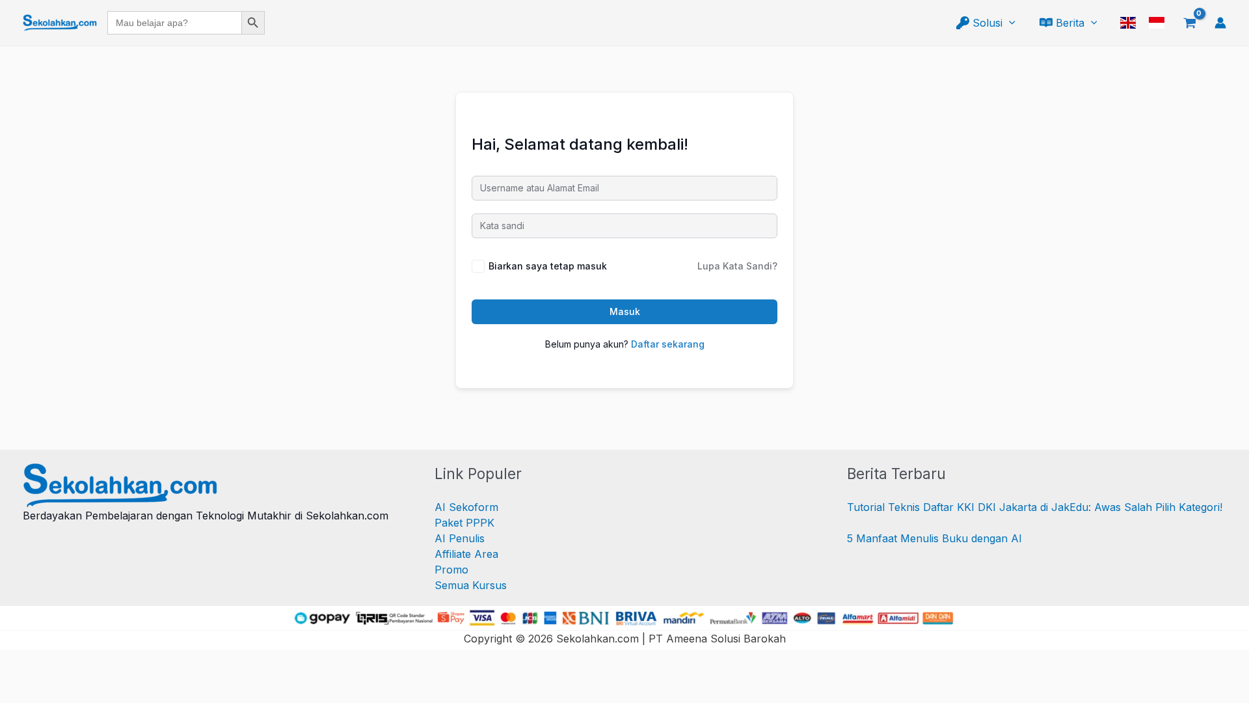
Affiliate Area (466, 553)
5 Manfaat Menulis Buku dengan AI (934, 538)
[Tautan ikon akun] (1220, 23)
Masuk (625, 311)
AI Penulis (460, 538)
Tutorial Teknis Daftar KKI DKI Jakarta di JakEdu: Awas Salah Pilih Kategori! (1034, 507)
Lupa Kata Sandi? (737, 265)
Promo (451, 569)
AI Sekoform (466, 507)
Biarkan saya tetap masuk (548, 265)
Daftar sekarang (668, 344)
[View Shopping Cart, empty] (1189, 23)
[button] (1008, 23)
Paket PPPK (464, 522)
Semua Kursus (471, 585)
